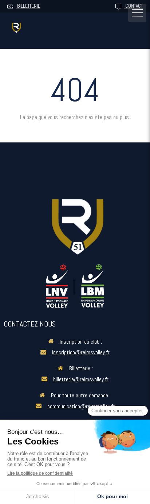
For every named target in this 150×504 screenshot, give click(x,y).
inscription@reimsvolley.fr (81, 352)
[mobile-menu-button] (137, 13)
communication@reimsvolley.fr (81, 406)
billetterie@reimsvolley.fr (80, 379)
